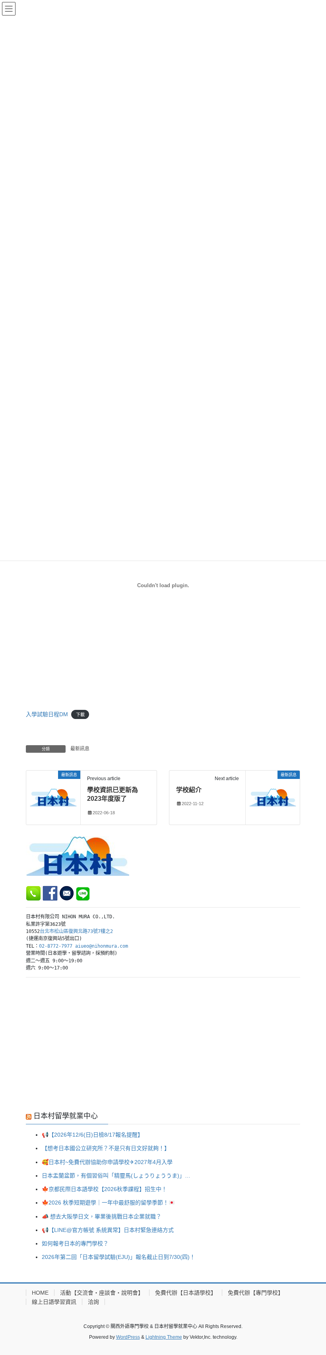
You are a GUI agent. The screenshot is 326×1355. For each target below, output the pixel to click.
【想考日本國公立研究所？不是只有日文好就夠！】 (106, 1148)
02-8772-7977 (55, 946)
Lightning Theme (164, 1337)
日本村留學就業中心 (65, 1116)
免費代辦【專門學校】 (255, 1292)
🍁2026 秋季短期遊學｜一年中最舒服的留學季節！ (105, 1202)
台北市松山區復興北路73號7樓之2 (76, 931)
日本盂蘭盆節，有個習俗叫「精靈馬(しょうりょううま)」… (116, 1175)
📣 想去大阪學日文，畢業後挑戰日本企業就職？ (101, 1216)
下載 (80, 714)
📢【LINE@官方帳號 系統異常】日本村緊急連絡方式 (108, 1230)
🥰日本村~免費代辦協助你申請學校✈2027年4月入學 (107, 1162)
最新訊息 (79, 749)
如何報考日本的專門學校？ (75, 1243)
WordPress (128, 1337)
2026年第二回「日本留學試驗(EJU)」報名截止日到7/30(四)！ (118, 1257)
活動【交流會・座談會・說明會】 (102, 1292)
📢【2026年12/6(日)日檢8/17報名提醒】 (92, 1134)
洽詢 (93, 1302)
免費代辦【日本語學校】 (185, 1292)
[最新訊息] (53, 797)
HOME (40, 1292)
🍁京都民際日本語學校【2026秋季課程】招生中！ (104, 1189)
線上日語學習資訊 (54, 1302)
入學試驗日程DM (47, 714)
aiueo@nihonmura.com (101, 946)
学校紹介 (189, 789)
